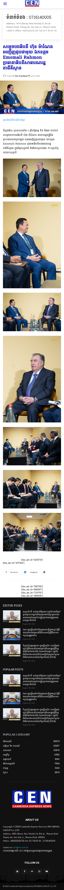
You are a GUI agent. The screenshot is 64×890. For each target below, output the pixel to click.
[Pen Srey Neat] (5, 75)
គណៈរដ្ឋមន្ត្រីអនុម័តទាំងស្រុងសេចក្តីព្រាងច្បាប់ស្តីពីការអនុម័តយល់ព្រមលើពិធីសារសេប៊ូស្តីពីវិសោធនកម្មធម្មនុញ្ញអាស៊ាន (41, 632)
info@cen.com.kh (20, 847)
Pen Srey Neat (21, 76)
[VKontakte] (47, 871)
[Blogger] (17, 871)
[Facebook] (25, 871)
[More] (44, 572)
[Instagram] (39, 871)
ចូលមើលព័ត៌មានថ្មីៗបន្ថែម (14, 120)
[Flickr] (32, 871)
